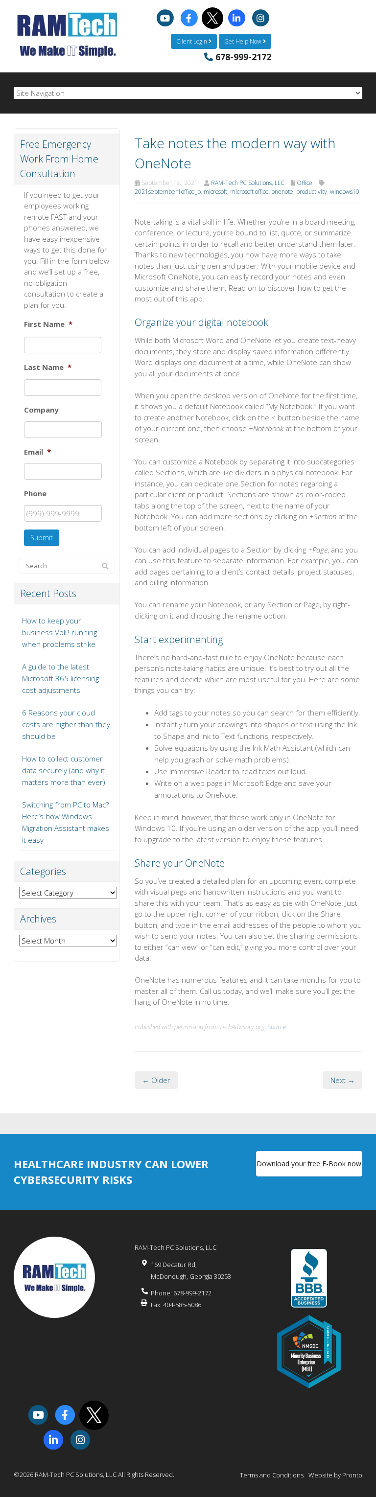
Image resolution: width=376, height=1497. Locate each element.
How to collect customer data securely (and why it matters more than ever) (63, 770)
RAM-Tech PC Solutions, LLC (247, 183)
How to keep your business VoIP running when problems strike (59, 632)
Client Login (192, 41)
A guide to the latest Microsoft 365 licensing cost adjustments (60, 678)
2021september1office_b (168, 191)
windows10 (344, 191)
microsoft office (249, 191)
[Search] (105, 566)
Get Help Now (243, 41)
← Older (156, 1080)
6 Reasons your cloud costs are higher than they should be (66, 724)
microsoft (215, 191)
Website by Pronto (335, 1475)
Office (304, 183)
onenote (282, 191)
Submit (41, 537)
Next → (342, 1080)
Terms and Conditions (272, 1475)
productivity (311, 191)
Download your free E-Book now (309, 1163)
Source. (277, 1026)
